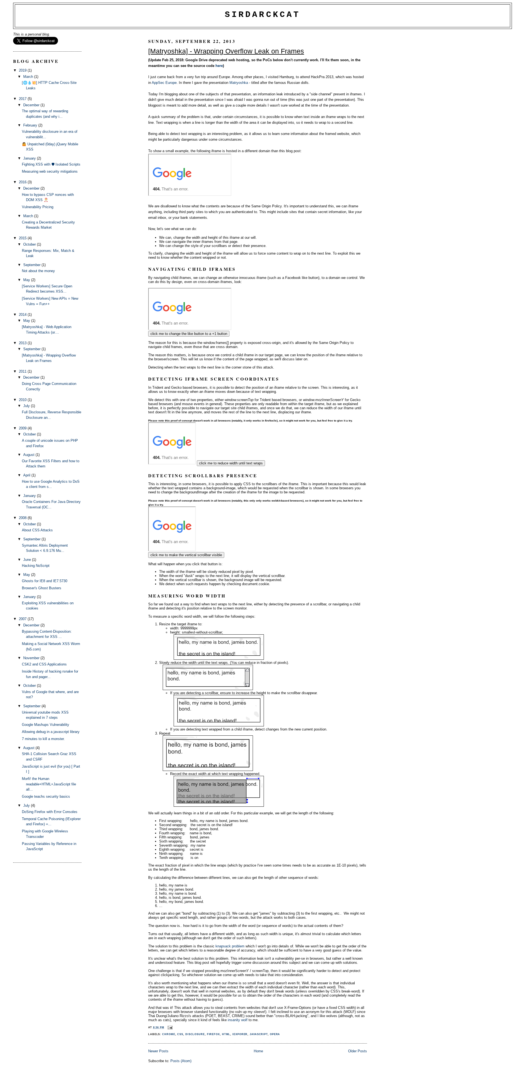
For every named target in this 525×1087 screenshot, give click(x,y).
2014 (23, 315)
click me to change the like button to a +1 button (188, 334)
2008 (23, 518)
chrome (168, 1034)
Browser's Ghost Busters (41, 588)
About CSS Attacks (37, 530)
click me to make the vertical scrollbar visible (186, 555)
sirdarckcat (262, 14)
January (30, 158)
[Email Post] (169, 1027)
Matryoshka (238, 83)
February (30, 125)
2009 (23, 428)
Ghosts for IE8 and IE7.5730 (44, 581)
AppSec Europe (164, 83)
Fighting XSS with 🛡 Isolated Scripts (51, 164)
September (32, 265)
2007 (23, 619)
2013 (23, 343)
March (28, 77)
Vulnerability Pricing (37, 207)
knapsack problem (229, 946)
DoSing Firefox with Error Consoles (49, 812)
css (180, 1034)
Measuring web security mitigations (50, 171)
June (27, 560)
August (29, 455)
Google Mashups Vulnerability (45, 725)
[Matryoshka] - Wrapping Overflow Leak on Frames (226, 51)
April (27, 475)
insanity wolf (237, 1020)
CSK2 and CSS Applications (44, 664)
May (27, 280)
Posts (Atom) (180, 1061)
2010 (23, 400)
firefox (213, 1034)
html (226, 1034)
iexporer (239, 1034)
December (31, 105)
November (31, 658)
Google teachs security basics (46, 796)
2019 (23, 70)
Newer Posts (158, 1051)
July (27, 406)
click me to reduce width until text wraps (231, 463)
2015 (23, 238)
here (219, 66)
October (30, 244)
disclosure (195, 1034)
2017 (23, 99)
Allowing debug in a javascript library (51, 732)
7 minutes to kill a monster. (43, 739)
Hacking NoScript (35, 566)
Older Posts (357, 1051)
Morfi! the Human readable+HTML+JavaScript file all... (49, 784)
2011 (23, 371)
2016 (23, 182)
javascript (259, 1034)
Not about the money (38, 271)
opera (275, 1034)
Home (258, 1051)
